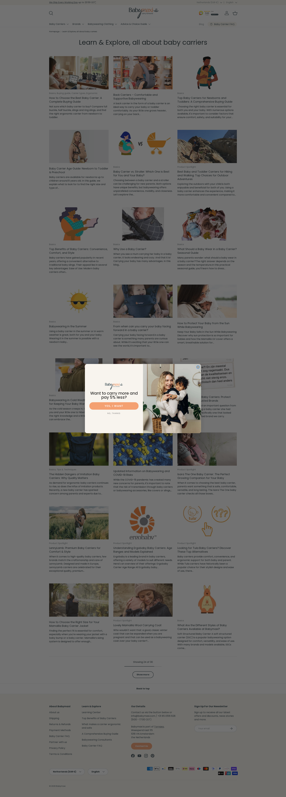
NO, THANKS (114, 413)
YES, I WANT (114, 406)
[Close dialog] (198, 367)
